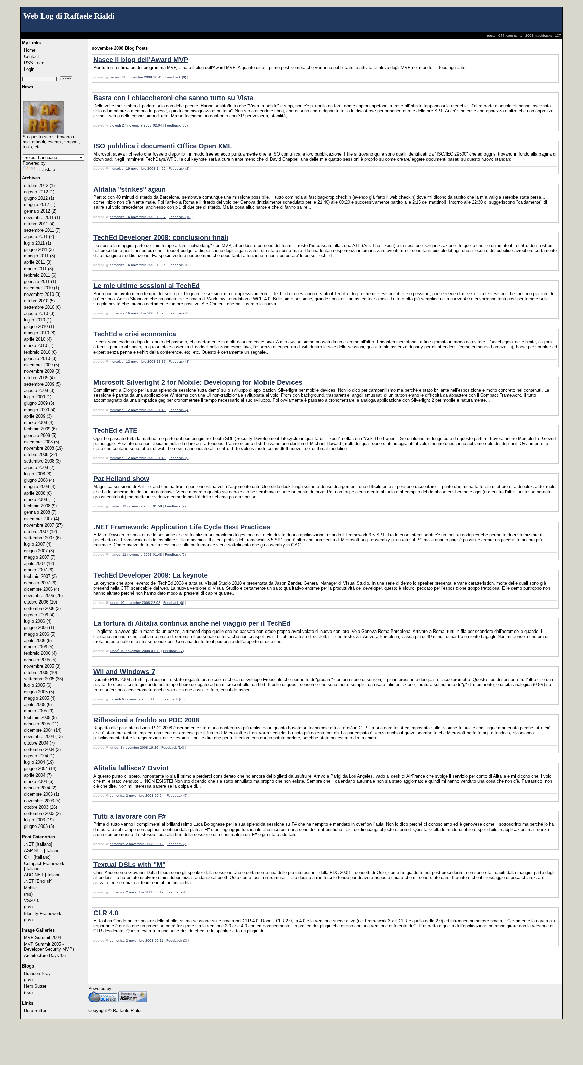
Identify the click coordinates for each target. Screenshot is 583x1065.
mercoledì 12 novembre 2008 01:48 (138, 410)
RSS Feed (34, 62)
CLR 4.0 (105, 913)
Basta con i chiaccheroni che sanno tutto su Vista (173, 98)
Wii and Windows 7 (124, 671)
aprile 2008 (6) (38, 493)
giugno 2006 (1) (39, 627)
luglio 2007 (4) (37, 544)
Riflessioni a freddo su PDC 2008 (146, 720)
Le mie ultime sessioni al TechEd (146, 285)
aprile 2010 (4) (38, 339)
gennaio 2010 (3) (40, 358)
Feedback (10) (180, 217)
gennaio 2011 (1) (40, 281)
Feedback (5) (177, 795)
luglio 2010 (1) (37, 320)
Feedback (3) (179, 361)
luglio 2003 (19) (39, 819)
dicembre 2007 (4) (41, 518)
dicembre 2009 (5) (41, 364)
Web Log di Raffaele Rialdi (68, 15)
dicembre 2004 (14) (42, 730)
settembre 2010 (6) (42, 307)
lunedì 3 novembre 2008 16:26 (134, 747)
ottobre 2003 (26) (40, 807)
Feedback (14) (172, 747)
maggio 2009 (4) (39, 409)
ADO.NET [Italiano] (43, 874)
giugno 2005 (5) (39, 691)
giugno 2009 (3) (39, 403)
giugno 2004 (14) (40, 768)
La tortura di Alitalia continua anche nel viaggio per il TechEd (191, 623)
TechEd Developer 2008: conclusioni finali (160, 237)
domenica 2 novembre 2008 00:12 (137, 844)
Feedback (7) (175, 506)
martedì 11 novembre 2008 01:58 (136, 506)
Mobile (30, 887)
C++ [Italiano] (37, 857)
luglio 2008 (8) (37, 473)
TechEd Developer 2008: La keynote (150, 575)
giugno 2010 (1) (39, 326)
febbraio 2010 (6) (40, 352)
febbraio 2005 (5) (40, 717)
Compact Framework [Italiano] (44, 866)
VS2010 (31, 900)
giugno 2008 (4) (39, 480)
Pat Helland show (121, 478)
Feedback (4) (179, 410)
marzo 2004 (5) (38, 781)
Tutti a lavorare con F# (129, 816)
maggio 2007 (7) (39, 557)
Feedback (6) (173, 699)
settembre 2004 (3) (42, 749)
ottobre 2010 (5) (39, 300)
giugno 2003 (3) (39, 826)
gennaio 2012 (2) (40, 211)
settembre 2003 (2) (42, 813)
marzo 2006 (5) (38, 646)
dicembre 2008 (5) (41, 441)
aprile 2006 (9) (38, 640)
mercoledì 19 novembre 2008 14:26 (138, 168)
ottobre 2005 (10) (40, 672)
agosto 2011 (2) (39, 236)
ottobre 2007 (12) (40, 531)
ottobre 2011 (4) (39, 223)
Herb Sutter (35, 986)
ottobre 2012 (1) (39, 185)
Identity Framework (42, 913)
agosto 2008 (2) (39, 467)
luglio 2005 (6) (37, 685)
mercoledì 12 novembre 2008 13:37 (138, 361)
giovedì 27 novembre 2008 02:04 (136, 125)
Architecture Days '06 (45, 955)
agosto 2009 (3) (39, 390)
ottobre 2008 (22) (40, 454)
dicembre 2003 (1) (41, 794)
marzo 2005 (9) (38, 710)
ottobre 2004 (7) (39, 743)
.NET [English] (38, 881)
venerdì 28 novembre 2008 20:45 (136, 77)
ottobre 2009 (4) (39, 377)
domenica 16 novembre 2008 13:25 (138, 265)
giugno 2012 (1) (39, 198)
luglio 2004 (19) (39, 762)
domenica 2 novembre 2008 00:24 (137, 795)
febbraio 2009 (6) (40, 428)
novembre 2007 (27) (43, 525)
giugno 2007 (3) (39, 550)
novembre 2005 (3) (42, 666)
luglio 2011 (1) (37, 243)
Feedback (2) (179, 168)
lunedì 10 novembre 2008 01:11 (135, 651)
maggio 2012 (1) (39, 204)
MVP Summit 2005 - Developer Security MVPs (49, 947)
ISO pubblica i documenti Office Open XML (162, 146)
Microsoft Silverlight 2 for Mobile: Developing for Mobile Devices (197, 382)
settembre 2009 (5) (42, 384)
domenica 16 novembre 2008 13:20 (138, 313)
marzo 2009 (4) (38, 422)
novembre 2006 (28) (43, 595)
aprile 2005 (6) (38, 704)
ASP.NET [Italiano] (42, 850)
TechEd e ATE (115, 430)
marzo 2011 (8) (38, 268)
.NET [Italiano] (38, 844)
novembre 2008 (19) (43, 448)
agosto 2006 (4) (39, 614)
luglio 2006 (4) (37, 621)
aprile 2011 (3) (37, 262)
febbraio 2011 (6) (40, 275)
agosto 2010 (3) (39, 313)
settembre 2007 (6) (42, 537)
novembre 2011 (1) (42, 217)
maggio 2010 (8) (39, 332)
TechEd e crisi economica (134, 334)
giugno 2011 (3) (39, 249)
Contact (31, 56)
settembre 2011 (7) (42, 230)
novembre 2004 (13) (43, 736)
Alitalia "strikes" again (129, 189)
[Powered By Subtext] (102, 1000)
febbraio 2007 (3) (40, 576)
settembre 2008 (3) (42, 461)
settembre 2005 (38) (43, 678)
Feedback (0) (175, 77)
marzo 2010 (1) (38, 345)
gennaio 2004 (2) (40, 787)
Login (29, 69)
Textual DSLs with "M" (129, 864)
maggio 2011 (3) (39, 255)
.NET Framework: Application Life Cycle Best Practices (181, 527)
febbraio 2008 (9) (40, 505)
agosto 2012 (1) (39, 191)
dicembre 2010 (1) (41, 287)
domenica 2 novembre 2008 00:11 (136, 940)
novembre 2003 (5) (42, 800)
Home (29, 50)
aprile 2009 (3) (38, 416)
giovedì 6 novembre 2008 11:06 (135, 699)
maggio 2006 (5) (39, 634)
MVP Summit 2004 (42, 937)
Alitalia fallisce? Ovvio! (131, 768)
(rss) (28, 894)
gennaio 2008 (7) (40, 512)
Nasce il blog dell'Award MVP (140, 59)
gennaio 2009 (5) (40, 435)
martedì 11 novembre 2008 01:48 (136, 554)
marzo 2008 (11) (39, 499)
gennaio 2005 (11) (41, 723)
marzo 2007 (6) (38, 569)
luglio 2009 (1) (37, 396)
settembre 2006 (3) (42, 608)
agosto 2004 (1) (39, 755)
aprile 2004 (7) (38, 775)
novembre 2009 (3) (42, 371)
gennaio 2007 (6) (40, 582)
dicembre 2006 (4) (41, 589)
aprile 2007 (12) (39, 563)
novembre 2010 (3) (42, 294)
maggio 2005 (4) (39, 698)
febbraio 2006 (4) (40, 653)
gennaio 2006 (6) (40, 659)
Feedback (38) (176, 125)
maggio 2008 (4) (39, 486)
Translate (46, 169)
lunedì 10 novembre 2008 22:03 (135, 603)
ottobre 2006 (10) (40, 602)
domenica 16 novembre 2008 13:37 (138, 217)
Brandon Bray (37, 973)
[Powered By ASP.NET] (132, 1000)
